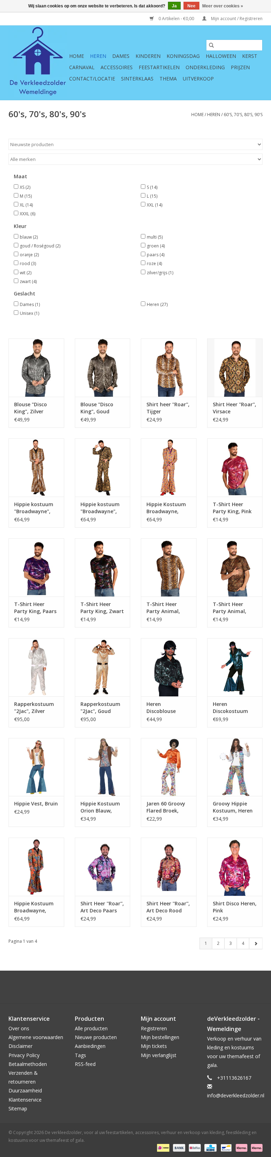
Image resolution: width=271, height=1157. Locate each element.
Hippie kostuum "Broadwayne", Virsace (100, 508)
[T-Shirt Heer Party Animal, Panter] (235, 567)
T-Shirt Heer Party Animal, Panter (229, 608)
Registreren (154, 1028)
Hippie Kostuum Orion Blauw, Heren (100, 807)
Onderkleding (205, 67)
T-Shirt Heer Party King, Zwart (102, 608)
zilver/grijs (160, 273)
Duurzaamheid (25, 1090)
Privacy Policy (24, 1055)
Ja (174, 6)
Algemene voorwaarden (35, 1037)
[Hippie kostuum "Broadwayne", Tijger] (36, 467)
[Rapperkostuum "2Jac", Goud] (103, 667)
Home (76, 56)
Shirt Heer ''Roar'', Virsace (234, 408)
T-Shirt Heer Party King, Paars (35, 608)
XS (25, 187)
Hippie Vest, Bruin (36, 803)
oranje (29, 255)
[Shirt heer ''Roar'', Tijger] (169, 367)
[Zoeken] (211, 45)
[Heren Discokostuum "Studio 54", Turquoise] (235, 667)
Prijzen (240, 67)
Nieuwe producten (96, 1037)
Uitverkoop (198, 78)
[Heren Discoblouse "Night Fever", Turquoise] (169, 667)
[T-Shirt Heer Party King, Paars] (36, 567)
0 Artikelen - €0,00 (176, 19)
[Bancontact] (225, 1147)
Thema (168, 78)
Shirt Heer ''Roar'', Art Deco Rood (168, 907)
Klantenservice (25, 1099)
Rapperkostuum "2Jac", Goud (100, 707)
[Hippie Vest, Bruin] (36, 767)
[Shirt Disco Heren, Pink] (235, 867)
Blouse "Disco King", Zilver (30, 408)
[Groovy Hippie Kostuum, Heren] (235, 767)
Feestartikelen (159, 67)
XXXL (27, 214)
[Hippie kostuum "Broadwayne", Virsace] (103, 467)
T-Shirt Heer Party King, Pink (232, 508)
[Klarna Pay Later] (255, 1147)
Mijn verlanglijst (158, 1055)
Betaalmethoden (27, 1064)
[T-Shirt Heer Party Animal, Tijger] (169, 567)
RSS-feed (85, 1064)
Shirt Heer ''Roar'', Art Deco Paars (102, 907)
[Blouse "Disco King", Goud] (103, 367)
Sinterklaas (137, 78)
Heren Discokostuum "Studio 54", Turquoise (230, 708)
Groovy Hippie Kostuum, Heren (233, 807)
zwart (28, 281)
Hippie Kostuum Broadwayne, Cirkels (166, 508)
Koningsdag (183, 56)
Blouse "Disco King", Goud (96, 408)
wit (25, 273)
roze (154, 263)
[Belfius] (194, 1147)
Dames (121, 56)
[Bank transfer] (178, 1147)
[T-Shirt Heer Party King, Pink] (235, 467)
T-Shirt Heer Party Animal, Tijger (163, 608)
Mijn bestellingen (160, 1037)
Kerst (249, 56)
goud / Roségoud (40, 246)
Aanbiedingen (90, 1046)
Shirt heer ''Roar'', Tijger (167, 408)
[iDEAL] (162, 1147)
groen (156, 246)
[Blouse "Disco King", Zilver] (36, 367)
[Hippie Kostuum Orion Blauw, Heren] (103, 767)
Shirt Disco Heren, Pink (235, 907)
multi (155, 237)
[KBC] (209, 1147)
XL (26, 205)
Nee (191, 6)
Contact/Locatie (92, 78)
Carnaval (82, 67)
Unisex (29, 313)
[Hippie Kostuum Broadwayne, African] (36, 867)
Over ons (18, 1028)
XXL (154, 205)
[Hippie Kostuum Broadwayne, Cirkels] (169, 467)
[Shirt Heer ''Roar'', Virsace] (235, 367)
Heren (98, 56)
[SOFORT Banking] (240, 1147)
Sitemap (17, 1108)
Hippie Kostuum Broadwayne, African (34, 907)
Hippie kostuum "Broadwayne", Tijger (33, 508)
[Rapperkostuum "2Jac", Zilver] (36, 667)
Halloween (221, 56)
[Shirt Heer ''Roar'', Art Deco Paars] (103, 867)
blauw (29, 237)
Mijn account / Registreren (236, 19)
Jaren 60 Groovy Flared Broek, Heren (165, 807)
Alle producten (91, 1028)
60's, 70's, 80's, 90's (243, 115)
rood (28, 263)
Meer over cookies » (222, 6)
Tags (80, 1055)
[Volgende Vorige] (255, 943)
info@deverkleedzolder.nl (235, 1095)
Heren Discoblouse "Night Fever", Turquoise (163, 708)
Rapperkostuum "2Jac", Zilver (34, 707)
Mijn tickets (154, 1046)
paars (155, 255)
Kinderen (148, 56)
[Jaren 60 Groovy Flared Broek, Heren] (169, 767)
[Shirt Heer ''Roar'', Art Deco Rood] (169, 867)
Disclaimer (20, 1046)
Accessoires (117, 67)
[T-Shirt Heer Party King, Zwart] (103, 567)
